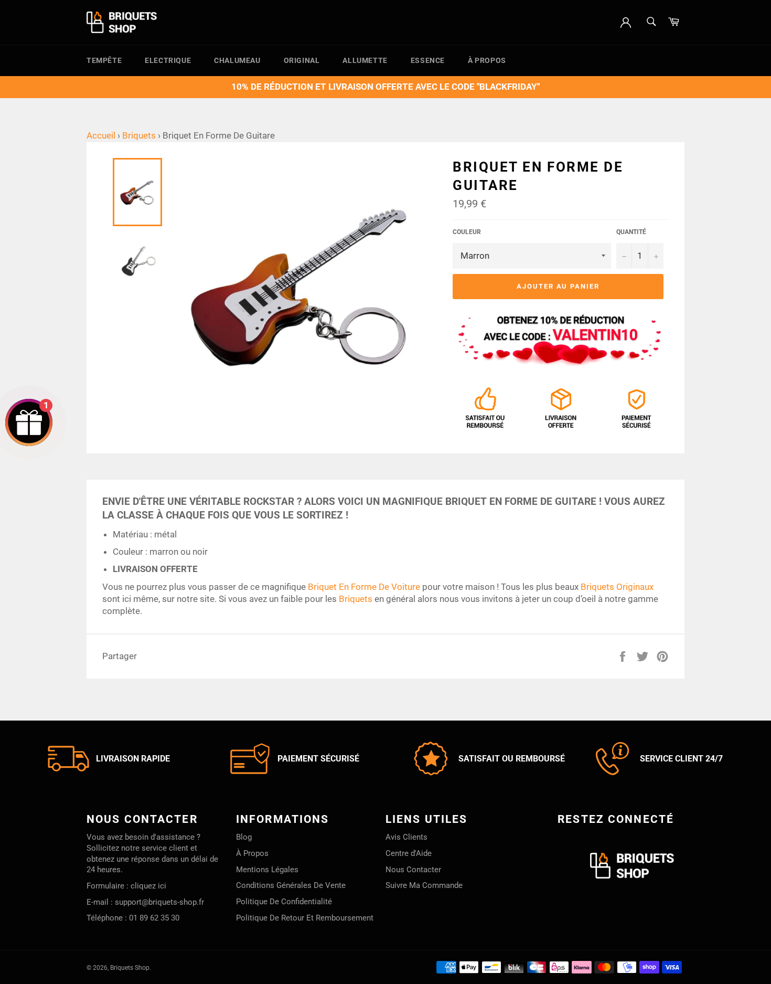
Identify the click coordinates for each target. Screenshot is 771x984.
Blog (244, 837)
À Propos (487, 60)
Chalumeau (237, 60)
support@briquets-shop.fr (159, 902)
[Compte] (625, 21)
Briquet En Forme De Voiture (364, 586)
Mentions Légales (267, 869)
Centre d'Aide (408, 853)
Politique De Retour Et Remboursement (304, 918)
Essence (428, 60)
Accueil (101, 135)
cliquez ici (148, 886)
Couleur (467, 232)
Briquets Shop (129, 967)
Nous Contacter (413, 869)
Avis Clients (406, 837)
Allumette (364, 60)
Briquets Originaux (617, 586)
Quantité (631, 232)
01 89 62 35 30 (154, 918)
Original (302, 60)
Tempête (104, 60)
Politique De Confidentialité (284, 901)
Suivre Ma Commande (424, 885)
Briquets (139, 135)
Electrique (168, 60)
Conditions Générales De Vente (291, 885)
